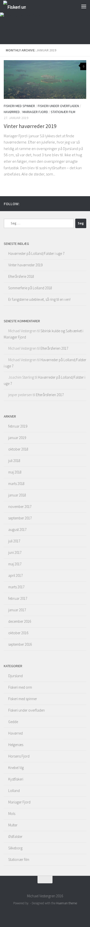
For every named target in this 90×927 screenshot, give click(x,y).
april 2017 (15, 575)
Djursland (15, 675)
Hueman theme (66, 903)
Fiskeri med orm (20, 687)
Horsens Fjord (19, 756)
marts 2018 (16, 483)
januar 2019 (17, 437)
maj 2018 (15, 472)
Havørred (12, 112)
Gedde (13, 721)
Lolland (14, 790)
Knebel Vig (16, 767)
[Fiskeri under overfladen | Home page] (18, 6)
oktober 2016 (18, 632)
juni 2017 (15, 552)
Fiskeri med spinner (19, 106)
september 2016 (20, 644)
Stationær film (63, 112)
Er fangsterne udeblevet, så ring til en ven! (39, 299)
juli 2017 (14, 541)
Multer (13, 825)
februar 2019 (17, 426)
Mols (11, 813)
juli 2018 (14, 460)
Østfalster (15, 836)
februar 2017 (17, 598)
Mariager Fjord (35, 112)
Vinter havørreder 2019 (30, 126)
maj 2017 (15, 564)
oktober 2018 (18, 449)
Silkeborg (15, 848)
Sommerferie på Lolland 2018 (30, 288)
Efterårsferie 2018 (21, 276)
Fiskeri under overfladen (58, 106)
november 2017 (20, 506)
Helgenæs (15, 744)
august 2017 (17, 529)
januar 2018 (17, 495)
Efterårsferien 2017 (54, 348)
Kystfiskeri (15, 779)
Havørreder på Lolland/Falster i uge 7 (36, 253)
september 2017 (20, 518)
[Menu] (84, 6)
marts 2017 (16, 587)
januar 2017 (17, 610)
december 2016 (19, 621)
